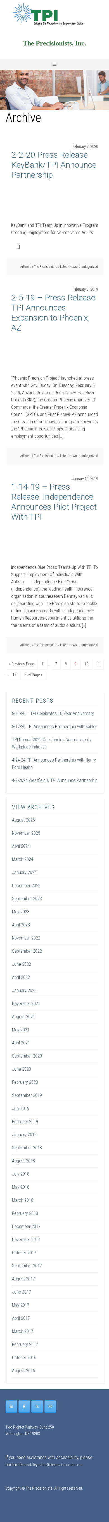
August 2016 (23, 1370)
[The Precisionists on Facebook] (24, 1406)
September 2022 (27, 951)
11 (98, 664)
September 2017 (27, 1265)
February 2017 (25, 1344)
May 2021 (20, 1029)
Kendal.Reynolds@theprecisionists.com (51, 1465)
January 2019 (24, 1134)
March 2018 (22, 1200)
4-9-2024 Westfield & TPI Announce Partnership (55, 780)
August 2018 (23, 1161)
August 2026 (23, 820)
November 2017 (26, 1239)
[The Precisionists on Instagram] (50, 1406)
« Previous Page (21, 664)
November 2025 (26, 833)
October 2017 (24, 1252)
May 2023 (20, 911)
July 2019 (20, 1108)
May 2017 (20, 1305)
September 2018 (27, 1147)
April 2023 (21, 925)
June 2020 (21, 1069)
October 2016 (24, 1357)
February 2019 (25, 1121)
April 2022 (21, 977)
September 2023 (27, 898)
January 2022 (24, 990)
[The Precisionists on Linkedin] (11, 1406)
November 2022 (26, 938)
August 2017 (23, 1279)
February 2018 (25, 1213)
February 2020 (25, 1082)
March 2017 (22, 1331)
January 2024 (24, 872)
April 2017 (21, 1318)
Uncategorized (88, 267)
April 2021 (21, 1043)
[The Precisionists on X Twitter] (37, 1406)
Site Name (54, 14)
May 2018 (20, 1187)
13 (14, 675)
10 (86, 664)
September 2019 (27, 1095)
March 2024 (22, 859)
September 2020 (27, 1056)
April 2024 (21, 846)
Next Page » (33, 675)
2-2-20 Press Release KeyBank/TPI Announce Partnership (53, 165)
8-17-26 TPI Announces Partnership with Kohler (54, 726)
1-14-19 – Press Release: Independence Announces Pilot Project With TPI (54, 502)
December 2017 (26, 1226)
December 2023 (26, 885)
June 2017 (21, 1292)
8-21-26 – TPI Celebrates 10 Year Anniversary (53, 713)
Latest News (68, 267)
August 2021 (23, 1016)
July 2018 (20, 1174)
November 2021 (26, 1003)
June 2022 (21, 964)
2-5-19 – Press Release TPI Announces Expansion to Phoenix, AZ (53, 313)
